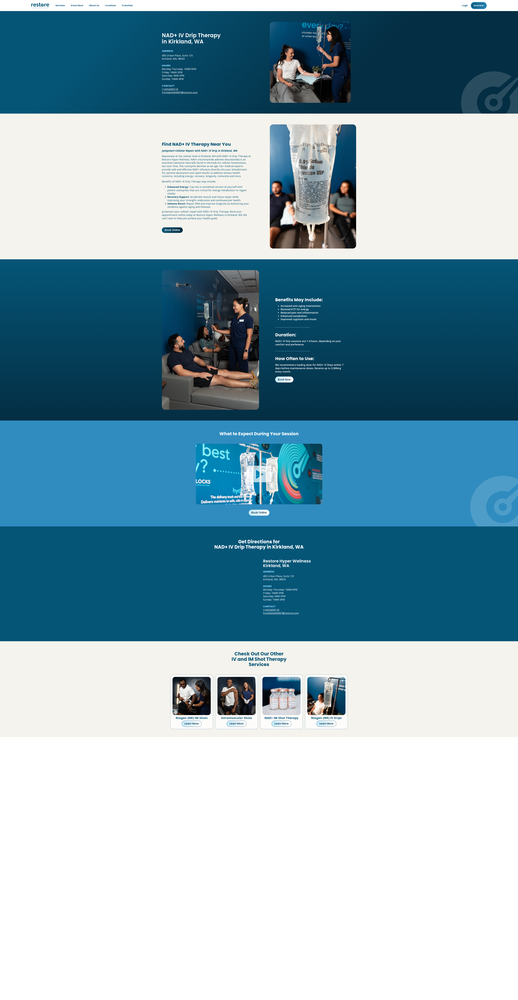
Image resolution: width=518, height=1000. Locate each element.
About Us (94, 5)
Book (479, 5)
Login (465, 5)
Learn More (192, 723)
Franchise (127, 5)
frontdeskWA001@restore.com (179, 92)
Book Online (172, 230)
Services (60, 5)
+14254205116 (170, 89)
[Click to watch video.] (259, 474)
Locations (110, 5)
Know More (77, 5)
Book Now (284, 379)
